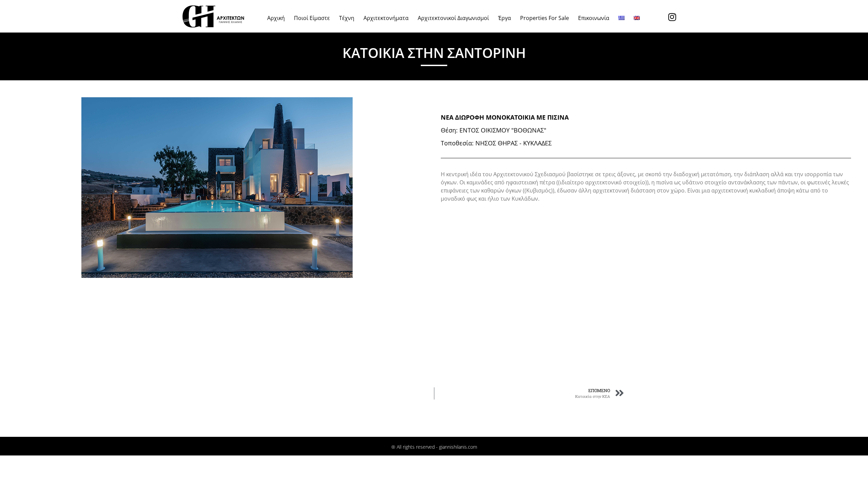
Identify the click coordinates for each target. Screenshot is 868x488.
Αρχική (276, 18)
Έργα (504, 18)
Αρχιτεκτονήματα (386, 18)
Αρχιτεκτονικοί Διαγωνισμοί (453, 18)
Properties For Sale (544, 18)
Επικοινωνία (593, 18)
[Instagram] (672, 17)
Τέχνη (346, 18)
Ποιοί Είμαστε (312, 18)
